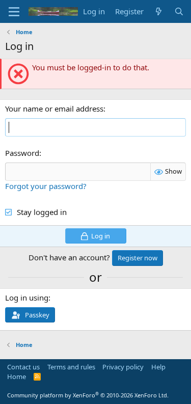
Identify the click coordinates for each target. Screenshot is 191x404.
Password (22, 153)
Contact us (23, 366)
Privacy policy (123, 366)
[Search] (179, 11)
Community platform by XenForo (88, 395)
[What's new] (159, 11)
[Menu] (14, 12)
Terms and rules (71, 366)
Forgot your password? (46, 186)
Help (158, 366)
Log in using (26, 297)
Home (16, 376)
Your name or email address (54, 108)
